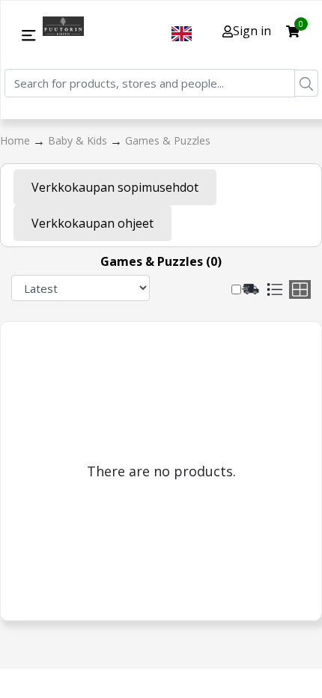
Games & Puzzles (167, 140)
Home (16, 140)
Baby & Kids (79, 140)
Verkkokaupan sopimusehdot (114, 187)
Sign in (252, 30)
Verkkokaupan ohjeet (92, 223)
